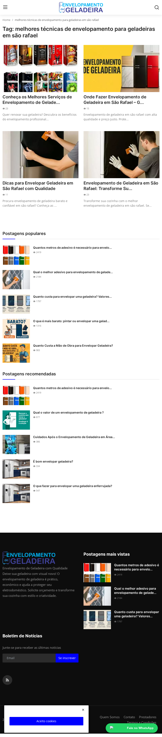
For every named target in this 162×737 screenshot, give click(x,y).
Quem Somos (110, 717)
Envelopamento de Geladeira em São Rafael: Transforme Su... (121, 186)
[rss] (7, 680)
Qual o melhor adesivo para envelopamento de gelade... (73, 272)
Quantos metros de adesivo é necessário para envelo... (72, 247)
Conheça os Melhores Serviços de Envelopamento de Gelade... (37, 99)
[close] (83, 709)
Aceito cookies (46, 721)
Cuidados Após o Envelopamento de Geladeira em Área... (74, 437)
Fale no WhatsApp (140, 728)
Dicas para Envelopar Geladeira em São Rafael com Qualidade (38, 186)
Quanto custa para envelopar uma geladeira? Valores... (72, 296)
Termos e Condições (141, 722)
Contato (129, 717)
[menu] (5, 7)
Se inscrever (67, 658)
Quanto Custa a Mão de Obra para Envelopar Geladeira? (73, 345)
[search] (156, 7)
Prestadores (147, 717)
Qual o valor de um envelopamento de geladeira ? (68, 412)
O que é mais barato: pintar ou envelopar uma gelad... (71, 321)
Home (6, 20)
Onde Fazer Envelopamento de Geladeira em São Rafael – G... (115, 99)
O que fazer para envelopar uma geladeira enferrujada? (72, 486)
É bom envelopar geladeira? (53, 461)
